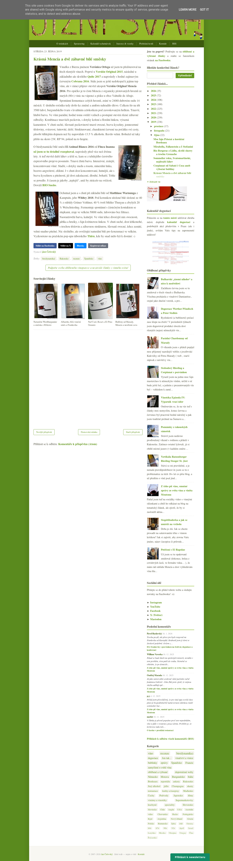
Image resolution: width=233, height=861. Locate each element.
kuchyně (152, 804)
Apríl (181, 828)
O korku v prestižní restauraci (160, 730)
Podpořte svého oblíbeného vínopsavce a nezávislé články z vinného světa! (88, 267)
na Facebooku (162, 60)
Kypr (150, 818)
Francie (189, 762)
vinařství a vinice (184, 758)
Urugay (183, 832)
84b (149, 828)
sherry (190, 786)
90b (165, 828)
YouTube (153, 606)
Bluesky (80, 245)
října (157, 135)
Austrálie (189, 809)
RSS (174, 43)
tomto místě (170, 218)
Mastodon (154, 619)
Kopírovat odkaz (98, 245)
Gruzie (190, 818)
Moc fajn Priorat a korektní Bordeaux (168, 140)
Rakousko (64, 258)
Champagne (178, 786)
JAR (181, 823)
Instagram (154, 602)
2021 (154, 113)
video (150, 814)
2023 (154, 104)
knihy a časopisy (170, 790)
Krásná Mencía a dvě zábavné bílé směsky (69, 59)
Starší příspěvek (133, 431)
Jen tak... (166, 758)
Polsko (151, 823)
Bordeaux (153, 781)
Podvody (163, 795)
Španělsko (88, 258)
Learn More (187, 9)
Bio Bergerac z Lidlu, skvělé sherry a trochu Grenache (172, 152)
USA (179, 809)
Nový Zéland (176, 818)
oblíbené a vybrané (157, 772)
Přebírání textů (146, 43)
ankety (176, 781)
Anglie (171, 809)
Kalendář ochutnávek (100, 43)
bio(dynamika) (48, 258)
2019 (154, 122)
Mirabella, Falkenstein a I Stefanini (173, 146)
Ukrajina (172, 832)
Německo (153, 776)
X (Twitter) (155, 615)
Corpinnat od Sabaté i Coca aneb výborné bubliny (171, 167)
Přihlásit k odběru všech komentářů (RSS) (170, 739)
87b (157, 828)
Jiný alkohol (154, 786)
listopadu (159, 130)
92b (173, 828)
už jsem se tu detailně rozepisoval (53, 151)
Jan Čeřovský (49, 251)
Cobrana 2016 (80, 81)
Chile (162, 809)
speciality (170, 804)
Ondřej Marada (154, 675)
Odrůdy (190, 823)
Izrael (190, 828)
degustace (153, 758)
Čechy (151, 795)
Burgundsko (178, 776)
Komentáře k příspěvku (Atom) (77, 444)
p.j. (148, 696)
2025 (154, 95)
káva (173, 823)
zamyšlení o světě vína (159, 767)
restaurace (153, 790)
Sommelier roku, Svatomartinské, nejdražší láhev (172, 159)
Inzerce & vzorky (124, 43)
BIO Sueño (49, 185)
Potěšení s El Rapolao (173, 549)
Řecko (175, 814)
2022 (154, 109)
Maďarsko (188, 790)
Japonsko (178, 795)
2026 (154, 91)
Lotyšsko (152, 832)
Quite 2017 (94, 76)
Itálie (190, 776)
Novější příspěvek (44, 431)
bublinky (152, 762)
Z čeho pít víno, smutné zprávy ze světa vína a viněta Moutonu (176, 490)
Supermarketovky (184, 800)
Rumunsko (162, 823)
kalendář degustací (178, 222)
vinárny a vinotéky (157, 800)
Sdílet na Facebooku (45, 245)
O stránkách (62, 43)
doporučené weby (184, 772)
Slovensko (188, 804)
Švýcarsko (152, 837)
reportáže (165, 781)
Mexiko (162, 832)
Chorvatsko (163, 814)
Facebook (154, 611)
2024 (154, 100)
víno (100, 258)
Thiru (91, 236)
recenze (76, 258)
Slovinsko (152, 809)
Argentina (161, 818)
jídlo (166, 786)
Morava (165, 776)
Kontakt (163, 43)
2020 (154, 117)
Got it (204, 9)
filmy (190, 795)
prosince (159, 126)
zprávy (164, 762)
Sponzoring (79, 43)
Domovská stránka (89, 431)
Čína (191, 832)
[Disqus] (88, 377)
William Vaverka (155, 654)
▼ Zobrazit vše (153, 181)
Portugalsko (188, 814)
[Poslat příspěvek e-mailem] (56, 251)
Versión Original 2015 (109, 71)
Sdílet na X (65, 245)
